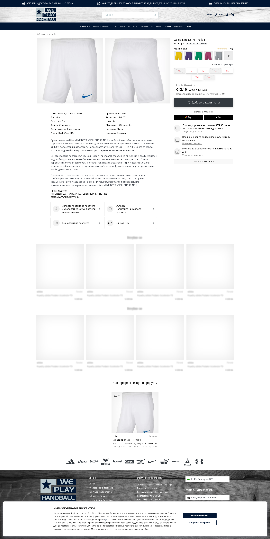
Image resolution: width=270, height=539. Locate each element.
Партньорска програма (100, 492)
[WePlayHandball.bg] (62, 490)
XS (179, 70)
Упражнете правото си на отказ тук (154, 484)
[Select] (188, 461)
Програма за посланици (149, 495)
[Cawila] (94, 461)
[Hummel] (117, 461)
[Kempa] (129, 461)
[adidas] (70, 461)
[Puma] (164, 461)
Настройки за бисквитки (101, 500)
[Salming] (176, 461)
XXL (197, 77)
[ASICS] (82, 461)
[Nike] (152, 461)
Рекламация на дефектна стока (152, 492)
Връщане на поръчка (147, 488)
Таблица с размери (223, 64)
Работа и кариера (98, 496)
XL (227, 70)
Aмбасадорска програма (101, 488)
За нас (209, 15)
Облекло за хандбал (47, 34)
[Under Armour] (199, 461)
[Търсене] (155, 15)
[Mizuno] (141, 461)
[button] (150, 15)
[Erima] (106, 461)
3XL (209, 77)
